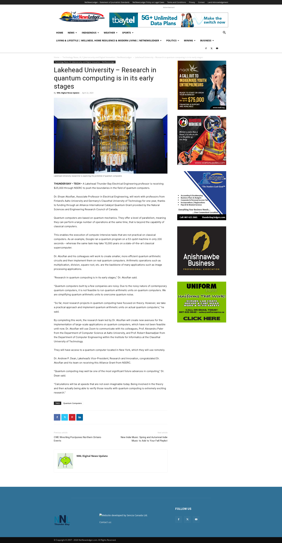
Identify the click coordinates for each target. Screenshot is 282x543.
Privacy (192, 2)
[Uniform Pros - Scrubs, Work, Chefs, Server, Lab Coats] (201, 302)
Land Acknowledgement (218, 2)
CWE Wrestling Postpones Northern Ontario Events (77, 439)
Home (59, 32)
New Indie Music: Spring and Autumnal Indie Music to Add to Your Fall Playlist (144, 439)
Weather (109, 32)
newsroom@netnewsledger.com (129, 522)
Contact (201, 2)
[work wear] (201, 140)
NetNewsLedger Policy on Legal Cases (148, 2)
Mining (188, 40)
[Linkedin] (79, 417)
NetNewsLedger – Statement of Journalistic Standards (107, 2)
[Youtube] (217, 48)
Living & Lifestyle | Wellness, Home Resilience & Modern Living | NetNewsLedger (107, 40)
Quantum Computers (72, 403)
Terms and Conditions (176, 2)
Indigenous (89, 32)
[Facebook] (206, 48)
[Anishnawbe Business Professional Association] (201, 250)
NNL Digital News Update (68, 93)
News (71, 32)
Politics (171, 40)
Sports (126, 32)
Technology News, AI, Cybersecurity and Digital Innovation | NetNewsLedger (97, 57)
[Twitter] (211, 48)
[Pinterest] (72, 417)
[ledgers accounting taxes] (201, 195)
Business (205, 40)
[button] (224, 32)
